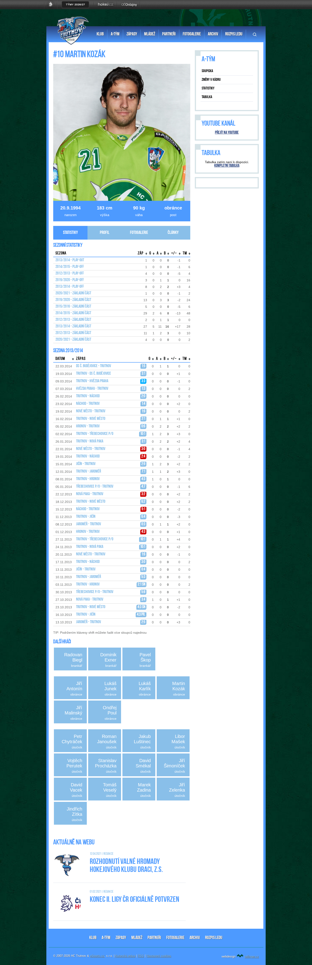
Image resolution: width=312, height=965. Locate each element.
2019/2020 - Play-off (70, 280)
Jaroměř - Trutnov (88, 524)
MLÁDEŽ (136, 938)
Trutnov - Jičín (85, 517)
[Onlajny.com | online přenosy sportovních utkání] (130, 8)
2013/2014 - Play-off (70, 287)
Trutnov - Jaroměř (88, 472)
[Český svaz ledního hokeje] (52, 8)
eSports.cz (97, 955)
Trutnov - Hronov (88, 479)
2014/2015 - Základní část (73, 313)
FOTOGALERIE (175, 938)
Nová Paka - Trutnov (89, 494)
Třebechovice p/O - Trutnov (94, 487)
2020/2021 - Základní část (73, 293)
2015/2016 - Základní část (73, 307)
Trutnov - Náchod (88, 396)
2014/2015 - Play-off (70, 267)
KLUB (92, 938)
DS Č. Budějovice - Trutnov (93, 366)
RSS (141, 955)
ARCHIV (195, 938)
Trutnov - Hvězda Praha (92, 381)
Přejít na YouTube (227, 133)
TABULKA (207, 97)
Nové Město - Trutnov (90, 411)
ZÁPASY (121, 938)
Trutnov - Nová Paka (89, 441)
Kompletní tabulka (226, 166)
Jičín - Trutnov (85, 464)
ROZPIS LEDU (213, 938)
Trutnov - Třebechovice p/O (94, 434)
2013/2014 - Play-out (70, 260)
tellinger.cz (252, 956)
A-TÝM (106, 938)
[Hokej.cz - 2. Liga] (105, 8)
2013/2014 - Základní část (73, 326)
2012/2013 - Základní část (73, 320)
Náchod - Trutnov (88, 404)
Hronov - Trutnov (88, 426)
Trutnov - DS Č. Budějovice (93, 374)
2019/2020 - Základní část (73, 300)
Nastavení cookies (158, 955)
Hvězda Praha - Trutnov (92, 389)
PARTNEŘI (154, 938)
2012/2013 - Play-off (70, 274)
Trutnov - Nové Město (90, 419)
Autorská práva (125, 955)
